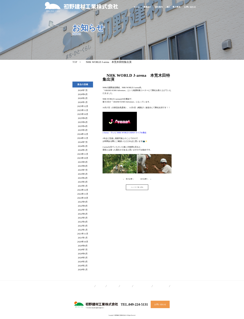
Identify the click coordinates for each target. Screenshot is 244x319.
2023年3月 (83, 182)
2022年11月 (82, 194)
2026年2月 (83, 98)
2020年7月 (83, 250)
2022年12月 (82, 190)
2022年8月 (83, 206)
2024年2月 (83, 146)
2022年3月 (83, 226)
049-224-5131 (138, 304)
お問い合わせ (190, 7)
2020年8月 (83, 246)
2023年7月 (83, 170)
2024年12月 (82, 134)
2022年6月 (83, 214)
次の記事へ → (145, 179)
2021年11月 (82, 234)
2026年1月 (83, 102)
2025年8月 (83, 118)
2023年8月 (83, 166)
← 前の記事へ (128, 179)
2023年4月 (83, 178)
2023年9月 (83, 162)
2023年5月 (83, 174)
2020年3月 (83, 262)
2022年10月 (82, 198)
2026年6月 (83, 94)
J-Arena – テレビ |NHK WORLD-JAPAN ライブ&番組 (124, 133)
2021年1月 (83, 238)
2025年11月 (82, 110)
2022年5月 (83, 218)
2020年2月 (83, 266)
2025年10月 (82, 114)
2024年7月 (83, 142)
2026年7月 (83, 90)
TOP (74, 62)
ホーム (137, 7)
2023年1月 (83, 186)
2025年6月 (83, 122)
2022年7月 (83, 210)
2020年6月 (83, 254)
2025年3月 (83, 130)
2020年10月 (82, 242)
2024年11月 (82, 138)
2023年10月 (82, 158)
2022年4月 (83, 222)
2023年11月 (82, 154)
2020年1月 (83, 270)
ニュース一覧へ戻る (137, 187)
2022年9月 (83, 202)
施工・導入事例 (173, 7)
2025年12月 (82, 106)
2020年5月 (83, 258)
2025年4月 (83, 126)
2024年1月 (83, 150)
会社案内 (159, 7)
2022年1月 (83, 230)
